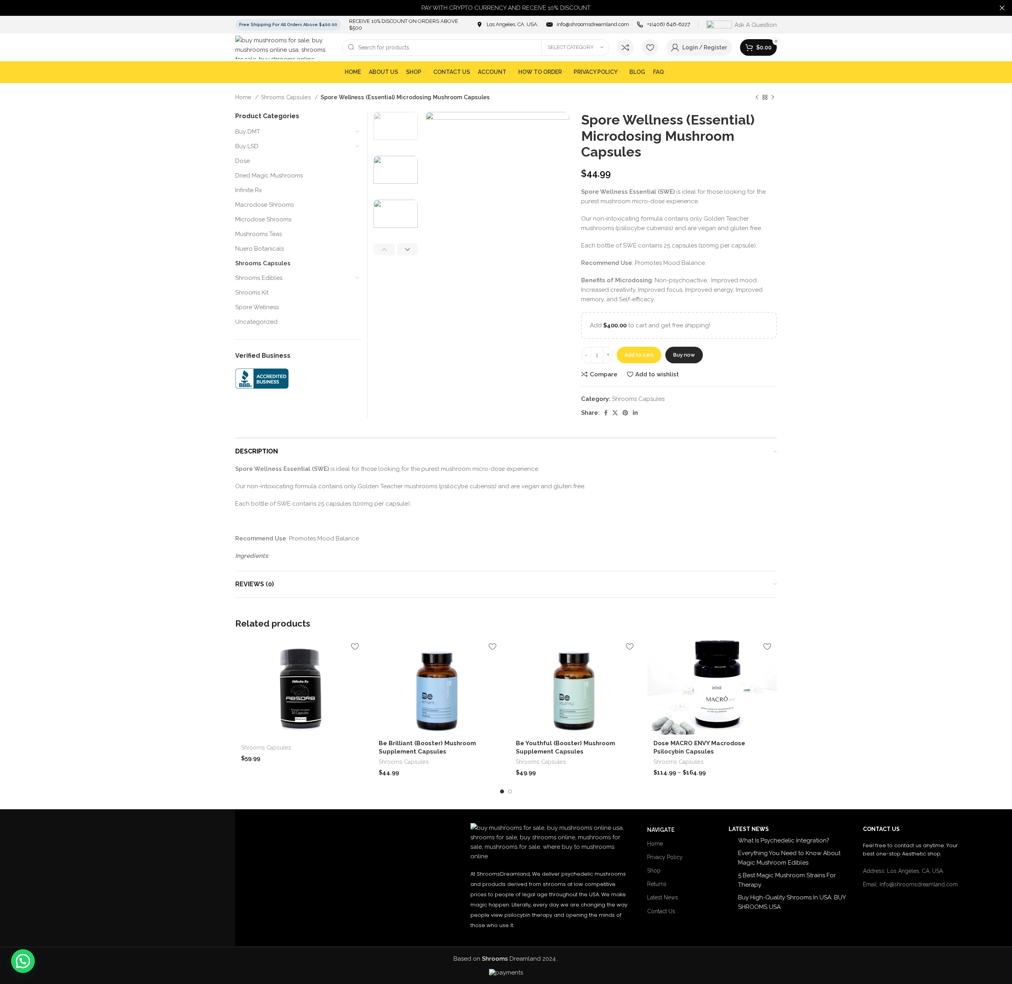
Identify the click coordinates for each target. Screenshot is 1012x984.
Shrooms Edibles (258, 277)
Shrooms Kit (251, 292)
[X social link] (615, 413)
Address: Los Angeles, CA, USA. (903, 871)
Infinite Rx (248, 190)
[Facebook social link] (606, 413)
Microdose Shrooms (263, 219)
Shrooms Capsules (287, 97)
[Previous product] (757, 97)
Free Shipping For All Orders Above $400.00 (288, 24)
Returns (656, 884)
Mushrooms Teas (258, 234)
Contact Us (661, 911)
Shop (654, 870)
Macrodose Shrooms (264, 204)
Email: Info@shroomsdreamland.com (910, 884)
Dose (242, 160)
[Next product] (773, 97)
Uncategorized (256, 321)
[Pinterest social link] (625, 413)
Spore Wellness (257, 307)
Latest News (662, 897)
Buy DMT (247, 131)
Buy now (684, 355)
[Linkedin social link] (635, 413)
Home (244, 97)
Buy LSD (247, 146)
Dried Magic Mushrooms (269, 175)
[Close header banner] (1002, 8)
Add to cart (639, 355)
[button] (23, 961)
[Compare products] (625, 47)
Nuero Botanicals (259, 248)
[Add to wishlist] (355, 646)
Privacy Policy (665, 857)
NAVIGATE (660, 830)
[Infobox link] (507, 24)
